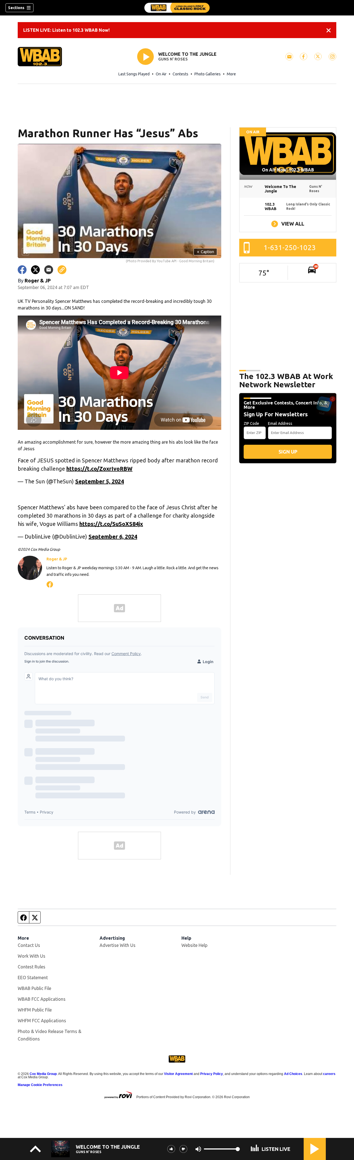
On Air (161, 74)
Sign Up (287, 451)
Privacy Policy (211, 1074)
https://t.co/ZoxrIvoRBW (99, 468)
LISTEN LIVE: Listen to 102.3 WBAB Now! (66, 30)
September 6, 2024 (112, 536)
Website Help (194, 945)
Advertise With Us (118, 945)
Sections (16, 8)
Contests (180, 74)
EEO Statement (33, 977)
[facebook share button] (22, 269)
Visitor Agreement (178, 1074)
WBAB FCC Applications (42, 999)
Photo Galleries (207, 74)
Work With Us (31, 956)
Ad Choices (293, 1074)
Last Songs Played (134, 74)
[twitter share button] (35, 269)
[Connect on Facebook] (49, 583)
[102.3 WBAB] (177, 7)
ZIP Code (251, 423)
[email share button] (48, 269)
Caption (205, 252)
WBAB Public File (34, 988)
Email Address (280, 423)
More (231, 74)
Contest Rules (31, 966)
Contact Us (29, 945)
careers (329, 1074)
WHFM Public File (35, 1009)
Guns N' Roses (173, 59)
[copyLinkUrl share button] (62, 269)
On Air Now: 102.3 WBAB (288, 169)
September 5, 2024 (99, 481)
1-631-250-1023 (290, 247)
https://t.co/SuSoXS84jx (111, 524)
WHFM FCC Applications (42, 1020)
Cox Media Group (43, 1074)
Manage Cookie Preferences (40, 1085)
